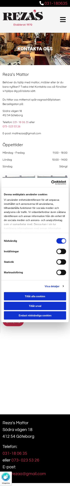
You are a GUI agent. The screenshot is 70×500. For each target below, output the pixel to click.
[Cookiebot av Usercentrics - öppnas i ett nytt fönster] (51, 182)
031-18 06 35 (15, 453)
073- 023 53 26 (11, 126)
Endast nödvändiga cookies (35, 315)
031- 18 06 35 (21, 122)
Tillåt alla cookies (35, 296)
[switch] (61, 251)
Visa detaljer (52, 286)
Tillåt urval (35, 305)
